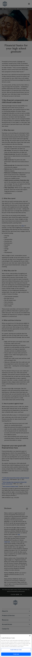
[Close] (30, 635)
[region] (16, 645)
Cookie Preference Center (16, 649)
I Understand (16, 654)
